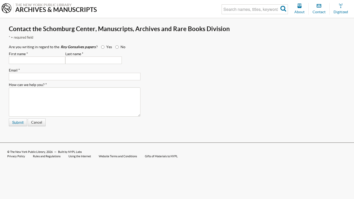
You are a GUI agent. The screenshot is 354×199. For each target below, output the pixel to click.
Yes (109, 47)
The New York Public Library (27, 151)
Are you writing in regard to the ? (53, 47)
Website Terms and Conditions (118, 156)
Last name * (74, 54)
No (123, 47)
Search (283, 9)
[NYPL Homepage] (6, 8)
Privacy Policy (16, 156)
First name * (18, 54)
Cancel (36, 122)
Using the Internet (79, 156)
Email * (14, 70)
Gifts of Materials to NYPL (161, 156)
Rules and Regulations (47, 156)
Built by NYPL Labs (70, 151)
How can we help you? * (28, 85)
